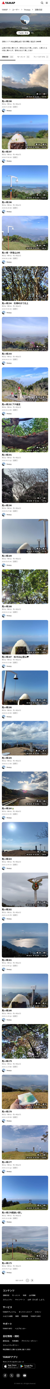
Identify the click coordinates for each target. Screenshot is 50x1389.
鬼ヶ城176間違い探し (12, 1212)
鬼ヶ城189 (7, 555)
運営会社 (6, 1341)
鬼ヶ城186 (7, 707)
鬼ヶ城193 (7, 353)
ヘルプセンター (20, 1328)
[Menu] (32, 33)
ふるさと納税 (8, 1316)
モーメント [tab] (23, 57)
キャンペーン (20, 1299)
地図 (24, 1295)
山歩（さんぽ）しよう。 (36, 1299)
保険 (17, 1316)
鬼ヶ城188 (7, 606)
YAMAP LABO (36, 1316)
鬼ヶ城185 (7, 757)
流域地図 (24, 1316)
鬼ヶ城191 (7, 454)
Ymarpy (27, 9)
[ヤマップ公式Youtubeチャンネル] (24, 1375)
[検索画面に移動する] (42, 3)
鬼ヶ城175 (7, 1263)
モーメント (16, 1295)
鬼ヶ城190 (7, 505)
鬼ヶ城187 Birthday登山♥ (15, 656)
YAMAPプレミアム (9, 1312)
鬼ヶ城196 (7, 202)
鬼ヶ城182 (7, 909)
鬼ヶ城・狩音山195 (11, 252)
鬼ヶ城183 (7, 858)
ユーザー (16, 9)
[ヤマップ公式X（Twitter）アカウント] (11, 1375)
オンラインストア (25, 1312)
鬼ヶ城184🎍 (8, 808)
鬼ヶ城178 (7, 1111)
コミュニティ (7, 1299)
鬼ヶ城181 (7, 959)
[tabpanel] (25, 671)
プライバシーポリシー (29, 1341)
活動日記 (6, 1295)
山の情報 (32, 1295)
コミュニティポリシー (11, 1345)
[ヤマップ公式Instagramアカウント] (18, 1375)
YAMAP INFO (7, 1328)
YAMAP (5, 9)
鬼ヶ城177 (7, 1161)
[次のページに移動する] (32, 1280)
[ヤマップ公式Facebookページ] (5, 1375)
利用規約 (15, 1341)
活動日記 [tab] (7, 57)
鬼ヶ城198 (7, 101)
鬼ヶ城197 (7, 151)
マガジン (38, 1312)
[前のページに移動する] (27, 1280)
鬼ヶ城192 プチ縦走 (11, 404)
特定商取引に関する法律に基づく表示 (16, 1349)
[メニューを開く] (46, 3)
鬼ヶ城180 (7, 1010)
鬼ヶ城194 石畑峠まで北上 (15, 303)
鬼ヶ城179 (7, 1060)
